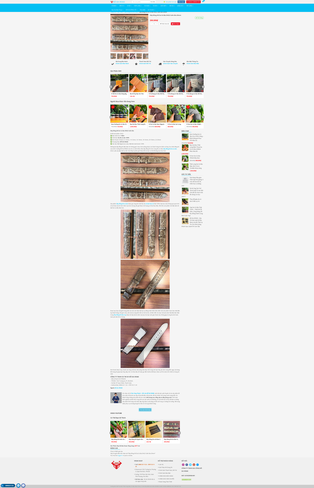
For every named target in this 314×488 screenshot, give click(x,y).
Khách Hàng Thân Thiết (165, 482)
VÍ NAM (114, 6)
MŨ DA (172, 6)
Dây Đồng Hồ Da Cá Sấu (131, 12)
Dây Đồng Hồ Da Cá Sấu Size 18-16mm (175, 439)
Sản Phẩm (120, 12)
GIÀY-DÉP (163, 6)
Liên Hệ (161, 464)
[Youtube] (194, 464)
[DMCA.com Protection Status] (186, 481)
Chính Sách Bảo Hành (122, 63)
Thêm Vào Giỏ (165, 24)
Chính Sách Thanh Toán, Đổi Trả (168, 470)
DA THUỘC (151, 10)
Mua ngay (181, 2)
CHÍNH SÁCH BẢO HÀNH (166, 476)
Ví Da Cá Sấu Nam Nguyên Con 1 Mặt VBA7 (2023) (126, 124)
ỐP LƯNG (189, 6)
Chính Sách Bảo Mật (193, 63)
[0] (203, 1)
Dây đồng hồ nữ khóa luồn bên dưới (122, 439)
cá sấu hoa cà (149, 204)
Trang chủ (113, 12)
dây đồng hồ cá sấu (122, 204)
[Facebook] (187, 464)
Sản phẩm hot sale (171, 2)
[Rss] (183, 464)
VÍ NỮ (129, 6)
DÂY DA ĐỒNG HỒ (131, 10)
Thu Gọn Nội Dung (145, 410)
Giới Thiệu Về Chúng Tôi (165, 467)
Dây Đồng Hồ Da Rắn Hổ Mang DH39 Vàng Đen (143, 439)
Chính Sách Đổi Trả (145, 63)
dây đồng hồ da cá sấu (170, 149)
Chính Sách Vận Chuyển (170, 63)
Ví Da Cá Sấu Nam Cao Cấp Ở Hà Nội (197, 124)
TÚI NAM (147, 6)
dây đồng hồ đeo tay (120, 315)
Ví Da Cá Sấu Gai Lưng (136, 124)
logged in (120, 455)
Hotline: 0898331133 (194, 2)
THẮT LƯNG (137, 6)
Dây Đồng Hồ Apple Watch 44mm (156, 439)
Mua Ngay (176, 24)
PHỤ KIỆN (142, 10)
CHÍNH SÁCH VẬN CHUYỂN (166, 479)
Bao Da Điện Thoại (117, 10)
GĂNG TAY (180, 6)
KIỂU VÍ (121, 6)
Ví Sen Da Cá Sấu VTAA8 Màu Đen (159, 124)
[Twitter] (190, 464)
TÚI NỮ (155, 6)
